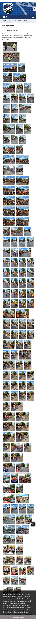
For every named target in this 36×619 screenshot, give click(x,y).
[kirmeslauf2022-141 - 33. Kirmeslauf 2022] (9, 488)
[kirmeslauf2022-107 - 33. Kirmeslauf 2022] (25, 355)
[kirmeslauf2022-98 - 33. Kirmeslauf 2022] (6, 334)
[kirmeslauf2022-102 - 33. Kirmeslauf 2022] (9, 344)
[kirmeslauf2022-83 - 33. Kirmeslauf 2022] (30, 283)
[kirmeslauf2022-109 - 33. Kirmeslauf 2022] (19, 365)
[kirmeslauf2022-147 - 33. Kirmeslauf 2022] (22, 509)
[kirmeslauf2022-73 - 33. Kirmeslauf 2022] (14, 262)
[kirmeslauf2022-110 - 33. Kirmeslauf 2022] (27, 365)
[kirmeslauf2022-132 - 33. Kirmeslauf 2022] (17, 447)
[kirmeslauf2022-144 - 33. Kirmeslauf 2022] (22, 498)
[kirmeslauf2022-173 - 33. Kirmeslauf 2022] (30, 570)
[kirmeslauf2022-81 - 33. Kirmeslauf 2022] (14, 283)
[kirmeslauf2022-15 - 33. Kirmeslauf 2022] (9, 88)
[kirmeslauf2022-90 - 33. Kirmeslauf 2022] (22, 303)
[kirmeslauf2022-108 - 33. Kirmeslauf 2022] (9, 365)
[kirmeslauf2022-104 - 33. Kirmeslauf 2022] (27, 344)
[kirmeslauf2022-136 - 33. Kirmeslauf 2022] (9, 468)
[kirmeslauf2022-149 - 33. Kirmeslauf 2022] (9, 519)
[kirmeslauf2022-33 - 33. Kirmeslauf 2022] (22, 139)
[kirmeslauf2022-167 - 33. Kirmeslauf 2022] (27, 560)
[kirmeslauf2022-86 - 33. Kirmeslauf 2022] (22, 293)
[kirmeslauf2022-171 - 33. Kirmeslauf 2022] (22, 570)
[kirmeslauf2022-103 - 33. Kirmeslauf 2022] (19, 344)
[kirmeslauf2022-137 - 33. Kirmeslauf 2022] (22, 468)
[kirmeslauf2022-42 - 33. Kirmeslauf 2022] (9, 170)
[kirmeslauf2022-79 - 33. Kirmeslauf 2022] (30, 272)
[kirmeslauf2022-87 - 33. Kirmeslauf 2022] (30, 293)
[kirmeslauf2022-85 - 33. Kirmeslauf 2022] (14, 293)
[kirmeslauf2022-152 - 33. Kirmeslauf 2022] (28, 519)
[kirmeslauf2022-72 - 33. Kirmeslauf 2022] (6, 262)
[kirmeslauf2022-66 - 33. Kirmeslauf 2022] (14, 242)
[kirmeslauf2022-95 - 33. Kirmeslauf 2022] (14, 324)
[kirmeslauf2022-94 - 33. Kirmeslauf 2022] (6, 324)
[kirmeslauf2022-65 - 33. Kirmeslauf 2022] (6, 242)
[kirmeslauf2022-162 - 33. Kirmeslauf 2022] (19, 550)
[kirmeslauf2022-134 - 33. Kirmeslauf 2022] (6, 457)
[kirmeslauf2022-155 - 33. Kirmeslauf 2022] (9, 539)
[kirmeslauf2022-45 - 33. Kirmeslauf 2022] (22, 180)
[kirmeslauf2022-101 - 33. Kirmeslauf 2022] (30, 334)
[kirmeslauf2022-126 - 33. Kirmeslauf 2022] (22, 416)
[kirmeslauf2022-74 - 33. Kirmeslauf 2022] (22, 262)
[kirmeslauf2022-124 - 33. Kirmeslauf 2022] (17, 406)
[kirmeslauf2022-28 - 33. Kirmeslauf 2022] (9, 129)
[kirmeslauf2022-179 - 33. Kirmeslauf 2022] (22, 580)
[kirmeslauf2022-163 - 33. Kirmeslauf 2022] (9, 560)
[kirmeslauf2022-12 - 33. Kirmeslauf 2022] (21, 67)
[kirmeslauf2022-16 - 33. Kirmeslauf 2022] (19, 88)
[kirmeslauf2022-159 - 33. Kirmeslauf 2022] (19, 539)
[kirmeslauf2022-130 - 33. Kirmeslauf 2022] (22, 437)
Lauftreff (17, 20)
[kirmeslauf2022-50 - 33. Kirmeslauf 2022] (9, 211)
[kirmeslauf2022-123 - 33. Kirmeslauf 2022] (6, 406)
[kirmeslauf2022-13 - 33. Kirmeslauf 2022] (7, 77)
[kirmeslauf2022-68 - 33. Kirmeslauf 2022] (30, 242)
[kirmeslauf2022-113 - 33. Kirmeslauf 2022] (22, 375)
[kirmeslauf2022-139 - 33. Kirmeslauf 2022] (14, 478)
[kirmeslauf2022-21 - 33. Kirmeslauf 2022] (30, 98)
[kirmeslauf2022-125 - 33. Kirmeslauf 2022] (9, 416)
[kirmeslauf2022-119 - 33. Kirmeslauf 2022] (6, 396)
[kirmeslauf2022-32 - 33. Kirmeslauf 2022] (14, 139)
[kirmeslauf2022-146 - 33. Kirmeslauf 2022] (14, 509)
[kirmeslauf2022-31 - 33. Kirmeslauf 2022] (6, 139)
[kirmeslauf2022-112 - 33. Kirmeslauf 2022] (14, 375)
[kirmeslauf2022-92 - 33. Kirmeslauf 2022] (9, 313)
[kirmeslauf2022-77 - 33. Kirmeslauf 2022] (14, 272)
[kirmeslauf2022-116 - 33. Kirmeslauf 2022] (14, 385)
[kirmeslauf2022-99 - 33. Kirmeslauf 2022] (14, 334)
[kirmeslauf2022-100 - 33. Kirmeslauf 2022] (22, 334)
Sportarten (11, 20)
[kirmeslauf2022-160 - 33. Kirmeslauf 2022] (9, 550)
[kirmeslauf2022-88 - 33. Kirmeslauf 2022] (6, 303)
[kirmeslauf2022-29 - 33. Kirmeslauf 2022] (19, 129)
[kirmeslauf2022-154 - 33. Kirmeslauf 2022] (22, 529)
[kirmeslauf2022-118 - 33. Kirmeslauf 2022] (30, 385)
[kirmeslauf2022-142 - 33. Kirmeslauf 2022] (19, 488)
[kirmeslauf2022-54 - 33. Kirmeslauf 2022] (6, 231)
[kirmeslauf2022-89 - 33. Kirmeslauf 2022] (14, 303)
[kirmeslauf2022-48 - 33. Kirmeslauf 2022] (9, 201)
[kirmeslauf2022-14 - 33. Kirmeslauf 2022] (19, 77)
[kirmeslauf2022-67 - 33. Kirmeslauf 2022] (21, 242)
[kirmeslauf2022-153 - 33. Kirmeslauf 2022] (9, 529)
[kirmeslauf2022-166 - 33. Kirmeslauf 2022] (19, 560)
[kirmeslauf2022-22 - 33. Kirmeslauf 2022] (6, 108)
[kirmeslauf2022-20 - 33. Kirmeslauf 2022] (22, 98)
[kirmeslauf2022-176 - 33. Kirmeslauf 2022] (14, 580)
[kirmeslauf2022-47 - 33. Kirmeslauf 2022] (22, 190)
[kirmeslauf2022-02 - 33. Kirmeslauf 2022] (11, 57)
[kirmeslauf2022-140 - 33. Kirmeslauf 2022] (25, 478)
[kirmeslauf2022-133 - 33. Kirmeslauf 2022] (27, 447)
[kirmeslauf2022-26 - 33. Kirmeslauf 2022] (14, 118)
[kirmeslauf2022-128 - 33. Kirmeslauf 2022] (22, 426)
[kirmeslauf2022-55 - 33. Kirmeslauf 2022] (17, 231)
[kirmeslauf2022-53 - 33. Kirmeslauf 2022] (22, 221)
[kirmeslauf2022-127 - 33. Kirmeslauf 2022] (9, 426)
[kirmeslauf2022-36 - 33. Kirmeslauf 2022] (9, 159)
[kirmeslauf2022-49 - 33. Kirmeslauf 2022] (22, 201)
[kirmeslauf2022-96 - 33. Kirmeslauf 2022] (22, 324)
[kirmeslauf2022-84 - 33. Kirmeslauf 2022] (6, 293)
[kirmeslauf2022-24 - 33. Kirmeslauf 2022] (25, 108)
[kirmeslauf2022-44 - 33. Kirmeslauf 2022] (9, 180)
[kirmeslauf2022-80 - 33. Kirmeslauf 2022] (6, 283)
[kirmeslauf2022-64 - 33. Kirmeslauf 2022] (27, 231)
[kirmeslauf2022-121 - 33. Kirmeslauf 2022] (22, 396)
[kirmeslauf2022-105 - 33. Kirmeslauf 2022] (6, 355)
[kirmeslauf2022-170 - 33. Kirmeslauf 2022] (14, 570)
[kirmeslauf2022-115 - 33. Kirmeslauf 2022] (6, 385)
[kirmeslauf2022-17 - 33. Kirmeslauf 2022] (27, 88)
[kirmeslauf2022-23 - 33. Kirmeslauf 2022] (14, 108)
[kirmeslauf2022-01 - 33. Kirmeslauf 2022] (10, 47)
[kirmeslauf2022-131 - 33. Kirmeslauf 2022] (6, 447)
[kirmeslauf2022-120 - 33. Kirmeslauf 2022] (14, 396)
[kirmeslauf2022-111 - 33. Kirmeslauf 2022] (6, 375)
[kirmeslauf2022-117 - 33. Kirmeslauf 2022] (22, 385)
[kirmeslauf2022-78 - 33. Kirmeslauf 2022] (22, 272)
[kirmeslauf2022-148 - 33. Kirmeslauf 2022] (30, 509)
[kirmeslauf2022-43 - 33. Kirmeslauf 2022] (19, 170)
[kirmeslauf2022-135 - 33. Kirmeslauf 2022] (17, 457)
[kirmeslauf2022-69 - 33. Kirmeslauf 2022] (6, 252)
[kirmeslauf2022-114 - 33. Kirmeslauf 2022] (30, 375)
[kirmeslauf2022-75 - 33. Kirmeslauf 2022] (30, 262)
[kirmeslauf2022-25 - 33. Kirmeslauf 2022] (6, 118)
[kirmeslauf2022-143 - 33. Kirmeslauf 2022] (9, 498)
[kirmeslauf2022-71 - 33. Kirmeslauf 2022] (25, 252)
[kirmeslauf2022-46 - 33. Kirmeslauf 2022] (9, 190)
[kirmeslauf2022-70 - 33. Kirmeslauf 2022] (14, 252)
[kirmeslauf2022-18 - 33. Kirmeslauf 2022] (6, 98)
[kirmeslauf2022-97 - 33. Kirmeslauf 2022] (30, 324)
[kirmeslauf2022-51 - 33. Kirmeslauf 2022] (22, 211)
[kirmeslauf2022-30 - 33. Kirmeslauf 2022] (27, 129)
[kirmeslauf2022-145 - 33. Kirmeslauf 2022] (6, 509)
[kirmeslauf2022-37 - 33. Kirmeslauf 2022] (22, 159)
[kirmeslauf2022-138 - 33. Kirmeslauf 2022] (6, 478)
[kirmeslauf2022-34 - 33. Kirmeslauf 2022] (9, 149)
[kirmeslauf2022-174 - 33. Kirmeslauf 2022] (6, 580)
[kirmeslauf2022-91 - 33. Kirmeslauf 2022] (30, 303)
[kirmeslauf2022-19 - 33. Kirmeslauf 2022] (14, 98)
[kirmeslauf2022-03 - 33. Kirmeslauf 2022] (10, 67)
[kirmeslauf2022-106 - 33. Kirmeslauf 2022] (14, 355)
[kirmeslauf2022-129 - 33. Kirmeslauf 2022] (9, 437)
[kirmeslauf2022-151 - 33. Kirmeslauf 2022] (20, 519)
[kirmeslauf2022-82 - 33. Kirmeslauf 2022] (22, 283)
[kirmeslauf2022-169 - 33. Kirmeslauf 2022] (6, 570)
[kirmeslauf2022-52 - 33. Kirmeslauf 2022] (9, 221)
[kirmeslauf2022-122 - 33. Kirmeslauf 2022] (30, 396)
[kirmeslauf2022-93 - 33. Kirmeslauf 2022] (22, 313)
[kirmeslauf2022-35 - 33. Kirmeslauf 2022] (19, 149)
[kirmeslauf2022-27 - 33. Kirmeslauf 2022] (22, 118)
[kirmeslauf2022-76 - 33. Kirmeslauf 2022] (6, 272)
